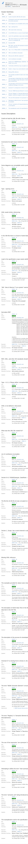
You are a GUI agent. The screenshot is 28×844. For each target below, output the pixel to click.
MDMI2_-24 (4, 23)
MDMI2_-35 (4, 55)
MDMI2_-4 (4, 87)
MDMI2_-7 (4, 104)
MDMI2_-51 (4, 65)
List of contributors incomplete (14, 59)
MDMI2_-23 (4, 20)
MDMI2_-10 (4, 101)
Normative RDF (11, 42)
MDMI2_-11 (4, 59)
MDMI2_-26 (4, 29)
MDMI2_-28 (4, 49)
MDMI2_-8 (4, 97)
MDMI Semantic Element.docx (21, 708)
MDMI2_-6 (4, 108)
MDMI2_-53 (4, 72)
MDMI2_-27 (4, 52)
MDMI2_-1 (4, 90)
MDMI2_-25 (4, 46)
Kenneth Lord (20, 123)
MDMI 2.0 (25, 128)
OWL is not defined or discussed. (15, 52)
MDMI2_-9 (4, 94)
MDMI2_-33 (4, 42)
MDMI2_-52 (4, 62)
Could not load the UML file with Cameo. (17, 16)
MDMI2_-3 (4, 75)
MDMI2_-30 (4, 39)
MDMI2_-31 (4, 36)
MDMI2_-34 (4, 16)
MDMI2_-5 (4, 84)
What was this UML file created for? (16, 55)
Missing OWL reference (13, 72)
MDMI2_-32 (4, 32)
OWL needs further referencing (15, 29)
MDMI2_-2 (4, 79)
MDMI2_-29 (4, 26)
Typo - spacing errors (13, 26)
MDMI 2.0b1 (14, 127)
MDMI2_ (9, 6)
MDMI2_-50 (4, 68)
